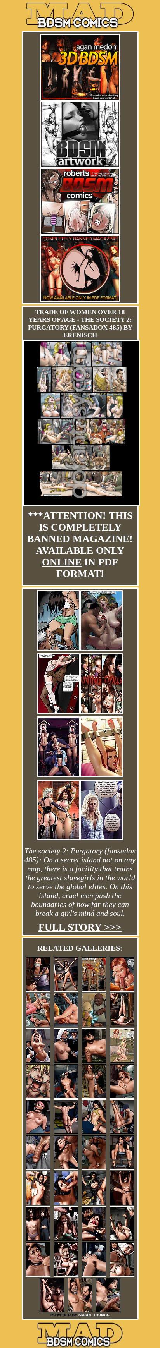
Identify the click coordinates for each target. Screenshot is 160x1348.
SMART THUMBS (94, 1315)
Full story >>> (80, 927)
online (62, 562)
